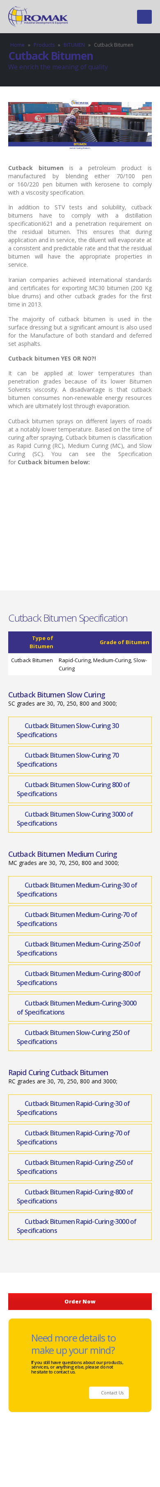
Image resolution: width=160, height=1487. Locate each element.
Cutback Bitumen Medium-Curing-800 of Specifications (78, 978)
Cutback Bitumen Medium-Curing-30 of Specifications (77, 890)
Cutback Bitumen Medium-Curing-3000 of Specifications (76, 1008)
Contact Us (111, 1393)
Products (44, 44)
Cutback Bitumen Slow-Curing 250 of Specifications (73, 1037)
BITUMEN (74, 44)
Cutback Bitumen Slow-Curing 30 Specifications (68, 730)
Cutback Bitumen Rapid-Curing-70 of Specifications (73, 1137)
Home (17, 44)
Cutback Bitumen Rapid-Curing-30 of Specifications (73, 1108)
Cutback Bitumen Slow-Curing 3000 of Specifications (75, 819)
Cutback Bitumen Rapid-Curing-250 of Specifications (75, 1167)
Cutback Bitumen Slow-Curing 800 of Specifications (73, 789)
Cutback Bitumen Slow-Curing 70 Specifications (68, 760)
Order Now (80, 1301)
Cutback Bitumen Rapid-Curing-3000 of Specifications (76, 1226)
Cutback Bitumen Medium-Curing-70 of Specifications (77, 919)
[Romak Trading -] (39, 16)
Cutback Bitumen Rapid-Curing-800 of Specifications (75, 1196)
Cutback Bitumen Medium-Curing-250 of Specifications (78, 949)
